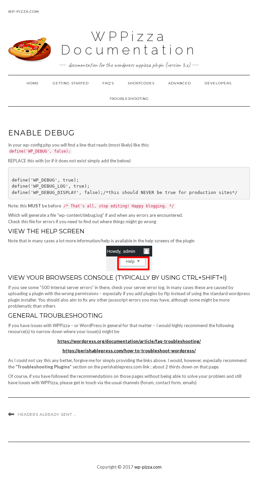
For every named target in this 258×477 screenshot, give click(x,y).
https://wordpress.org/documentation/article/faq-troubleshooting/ (129, 341)
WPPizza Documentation (129, 42)
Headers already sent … (47, 414)
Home (33, 83)
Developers (218, 83)
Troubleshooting (129, 98)
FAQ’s (108, 83)
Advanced (179, 83)
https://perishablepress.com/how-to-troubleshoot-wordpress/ (129, 350)
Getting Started (71, 83)
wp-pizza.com (23, 11)
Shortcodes (141, 83)
